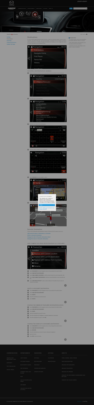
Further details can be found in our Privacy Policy (46, 208)
